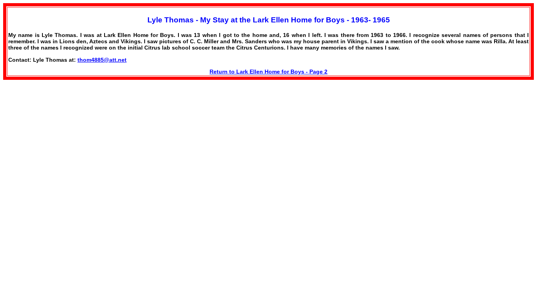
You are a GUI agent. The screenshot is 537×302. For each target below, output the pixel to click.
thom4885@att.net (102, 60)
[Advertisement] (62, 141)
